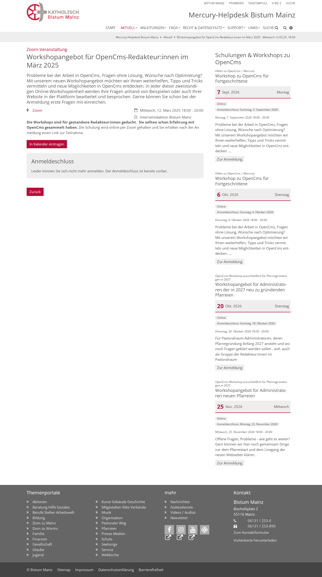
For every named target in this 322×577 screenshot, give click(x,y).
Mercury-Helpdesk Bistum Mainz (137, 37)
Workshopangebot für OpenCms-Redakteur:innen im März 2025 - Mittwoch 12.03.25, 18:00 (236, 37)
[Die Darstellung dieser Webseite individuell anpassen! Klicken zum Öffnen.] (291, 28)
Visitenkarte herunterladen (255, 540)
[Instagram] (181, 530)
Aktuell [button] (128, 27)
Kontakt (242, 493)
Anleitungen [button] (152, 27)
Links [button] (253, 27)
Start (111, 27)
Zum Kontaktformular (251, 532)
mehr (170, 493)
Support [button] (235, 27)
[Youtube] (193, 530)
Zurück (35, 191)
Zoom (37, 110)
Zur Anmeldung (229, 159)
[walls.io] (204, 530)
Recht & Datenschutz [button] (202, 27)
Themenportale (43, 493)
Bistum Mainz (248, 502)
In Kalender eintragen (46, 144)
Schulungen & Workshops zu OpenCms (252, 58)
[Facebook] (169, 530)
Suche (269, 27)
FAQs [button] (173, 27)
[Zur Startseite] (69, 12)
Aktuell (167, 37)
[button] (284, 28)
